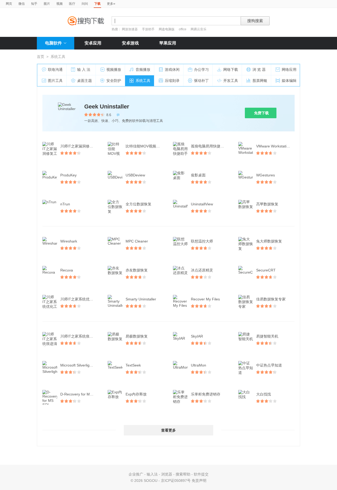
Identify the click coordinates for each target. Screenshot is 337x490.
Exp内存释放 (136, 394)
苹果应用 (167, 43)
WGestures (265, 175)
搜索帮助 (183, 474)
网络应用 (289, 69)
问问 (85, 4)
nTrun (65, 204)
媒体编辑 (289, 80)
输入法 (152, 474)
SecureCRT (266, 270)
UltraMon (198, 365)
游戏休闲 (172, 69)
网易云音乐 (198, 29)
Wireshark (68, 241)
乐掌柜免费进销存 (205, 394)
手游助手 (148, 29)
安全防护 (113, 80)
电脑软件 (53, 43)
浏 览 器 (259, 69)
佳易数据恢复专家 (271, 299)
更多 (111, 3)
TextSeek (133, 365)
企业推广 (135, 474)
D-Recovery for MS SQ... (80, 394)
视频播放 (113, 69)
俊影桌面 (198, 175)
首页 (40, 57)
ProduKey (68, 175)
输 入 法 (83, 69)
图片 (47, 4)
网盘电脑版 (167, 29)
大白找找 (263, 394)
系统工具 (143, 80)
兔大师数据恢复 (269, 241)
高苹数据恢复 (267, 204)
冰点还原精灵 (202, 270)
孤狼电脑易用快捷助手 (209, 146)
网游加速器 (130, 29)
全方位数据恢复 (138, 204)
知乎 (34, 4)
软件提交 (201, 474)
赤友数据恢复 (137, 270)
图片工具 (55, 80)
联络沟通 (55, 69)
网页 (9, 4)
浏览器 (166, 474)
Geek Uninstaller (106, 106)
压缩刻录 (172, 80)
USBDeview (135, 175)
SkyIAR (197, 336)
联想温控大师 (202, 241)
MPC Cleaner (137, 241)
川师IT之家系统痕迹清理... (80, 336)
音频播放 (143, 69)
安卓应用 (93, 43)
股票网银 (259, 80)
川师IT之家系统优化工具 (80, 299)
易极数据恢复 (137, 336)
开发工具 (230, 80)
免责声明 (199, 480)
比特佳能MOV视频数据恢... (145, 146)
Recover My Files (205, 299)
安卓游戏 (130, 43)
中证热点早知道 (269, 365)
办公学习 (201, 69)
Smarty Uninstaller (141, 299)
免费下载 (261, 113)
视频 (59, 4)
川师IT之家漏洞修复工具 (80, 146)
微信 (21, 4)
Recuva (66, 270)
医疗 (72, 4)
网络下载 (230, 69)
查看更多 (168, 430)
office (183, 29)
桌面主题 (84, 80)
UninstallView (202, 204)
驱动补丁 (201, 80)
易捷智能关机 (267, 336)
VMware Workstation (273, 146)
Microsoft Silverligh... (77, 365)
